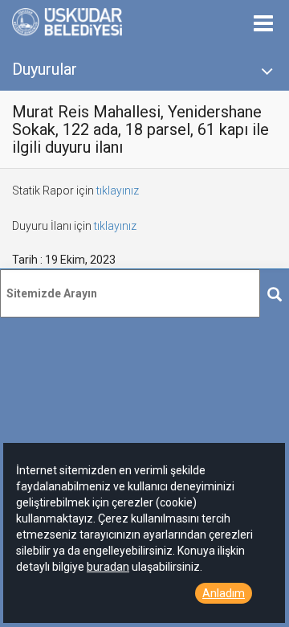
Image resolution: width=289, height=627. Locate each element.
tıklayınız (117, 190)
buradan (108, 566)
